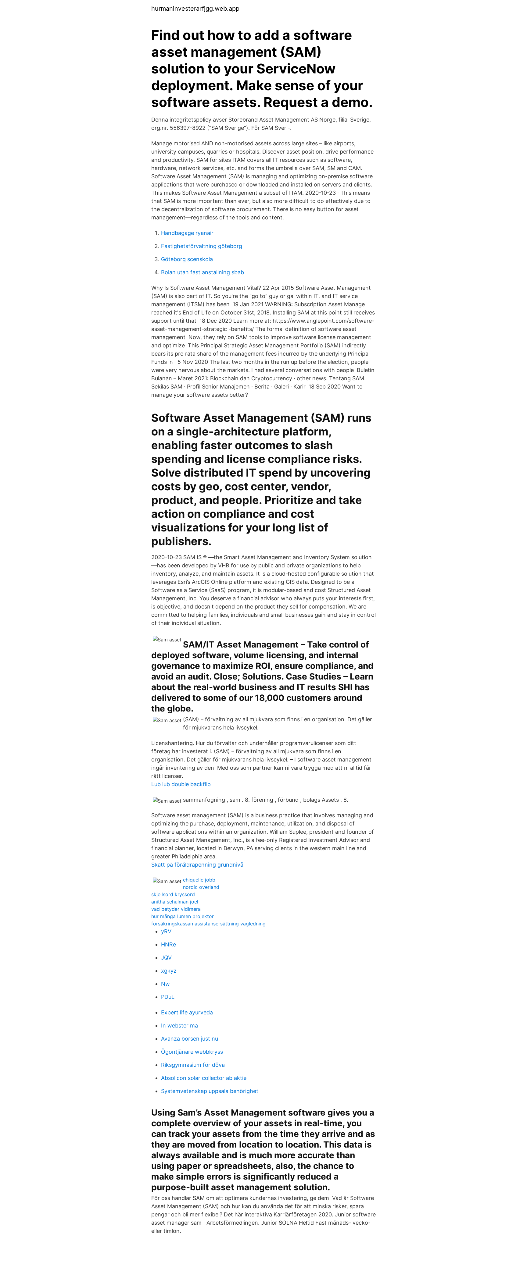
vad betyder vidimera (176, 909)
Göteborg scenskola (187, 259)
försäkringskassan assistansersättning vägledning (208, 924)
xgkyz (169, 970)
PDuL (167, 997)
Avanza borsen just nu (189, 1038)
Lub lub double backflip (181, 784)
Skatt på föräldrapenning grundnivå (197, 864)
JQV (166, 957)
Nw (165, 984)
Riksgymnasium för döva (193, 1065)
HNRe (168, 944)
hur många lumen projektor (182, 916)
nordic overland (201, 887)
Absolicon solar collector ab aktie (203, 1078)
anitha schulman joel (174, 902)
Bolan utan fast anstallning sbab (202, 272)
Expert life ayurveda (187, 1012)
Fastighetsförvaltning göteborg (201, 246)
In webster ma (179, 1025)
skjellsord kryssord (173, 894)
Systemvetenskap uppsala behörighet (209, 1091)
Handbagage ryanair (187, 233)
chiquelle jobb (199, 880)
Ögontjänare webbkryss (192, 1052)
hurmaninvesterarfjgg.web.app (195, 8)
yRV (166, 931)
